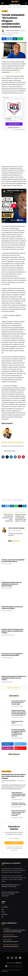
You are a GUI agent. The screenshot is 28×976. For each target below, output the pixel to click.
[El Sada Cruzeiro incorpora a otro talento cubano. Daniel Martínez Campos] (14, 620)
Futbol (3, 912)
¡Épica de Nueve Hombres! (10, 936)
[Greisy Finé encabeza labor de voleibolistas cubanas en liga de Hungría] (14, 573)
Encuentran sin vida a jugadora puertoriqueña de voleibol (12, 654)
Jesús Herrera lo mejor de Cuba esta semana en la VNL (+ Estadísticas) (7, 518)
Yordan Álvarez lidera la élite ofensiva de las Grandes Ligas (19, 702)
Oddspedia (18, 963)
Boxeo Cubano (6, 771)
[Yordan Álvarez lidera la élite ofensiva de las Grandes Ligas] (6, 703)
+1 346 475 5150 (12, 886)
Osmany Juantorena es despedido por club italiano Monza (13, 560)
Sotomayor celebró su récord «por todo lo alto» (19, 803)
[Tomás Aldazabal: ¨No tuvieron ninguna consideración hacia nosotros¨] (14, 50)
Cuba (3, 500)
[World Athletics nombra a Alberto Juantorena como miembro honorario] (6, 813)
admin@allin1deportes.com (12, 885)
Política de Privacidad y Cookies (10, 892)
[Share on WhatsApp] (20, 38)
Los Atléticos (5, 907)
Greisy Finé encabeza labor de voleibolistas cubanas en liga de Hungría (11, 584)
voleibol (9, 500)
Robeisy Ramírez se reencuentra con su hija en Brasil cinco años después (14, 776)
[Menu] (3, 3)
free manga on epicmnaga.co (10, 944)
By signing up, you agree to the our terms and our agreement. (14, 848)
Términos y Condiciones (8, 894)
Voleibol (4, 11)
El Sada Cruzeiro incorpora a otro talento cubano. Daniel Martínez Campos (12, 631)
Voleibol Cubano (17, 500)
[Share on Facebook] (4, 38)
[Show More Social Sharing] (24, 38)
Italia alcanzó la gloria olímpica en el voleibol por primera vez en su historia (14, 678)
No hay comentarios (13, 33)
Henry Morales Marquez (13, 30)
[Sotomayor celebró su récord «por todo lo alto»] (6, 805)
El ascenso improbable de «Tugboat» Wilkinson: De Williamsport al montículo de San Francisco (19, 733)
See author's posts (9, 451)
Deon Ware (6, 928)
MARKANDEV (5, 971)
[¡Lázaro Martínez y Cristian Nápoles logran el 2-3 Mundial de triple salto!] (6, 795)
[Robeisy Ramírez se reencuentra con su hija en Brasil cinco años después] (14, 765)
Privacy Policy (18, 848)
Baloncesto (5, 914)
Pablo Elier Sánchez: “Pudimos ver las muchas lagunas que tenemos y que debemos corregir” (20, 518)
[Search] (25, 3)
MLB (3, 909)
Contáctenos (5, 896)
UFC (3, 917)
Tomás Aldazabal (15, 72)
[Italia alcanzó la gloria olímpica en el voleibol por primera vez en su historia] (14, 667)
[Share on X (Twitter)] (9, 38)
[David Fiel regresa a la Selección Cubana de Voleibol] (14, 598)
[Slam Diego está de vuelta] (6, 723)
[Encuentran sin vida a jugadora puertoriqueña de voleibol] (14, 645)
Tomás (4, 76)
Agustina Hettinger (8, 934)
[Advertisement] (14, 148)
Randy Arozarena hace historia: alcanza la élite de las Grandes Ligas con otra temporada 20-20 (19, 713)
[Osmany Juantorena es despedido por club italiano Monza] (14, 551)
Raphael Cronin (7, 939)
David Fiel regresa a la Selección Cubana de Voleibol (12, 607)
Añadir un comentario (14, 688)
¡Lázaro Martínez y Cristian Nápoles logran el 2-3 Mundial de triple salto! (19, 795)
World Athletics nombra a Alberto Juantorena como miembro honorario (19, 813)
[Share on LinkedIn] (15, 38)
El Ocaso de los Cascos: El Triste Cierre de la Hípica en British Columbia (14, 930)
